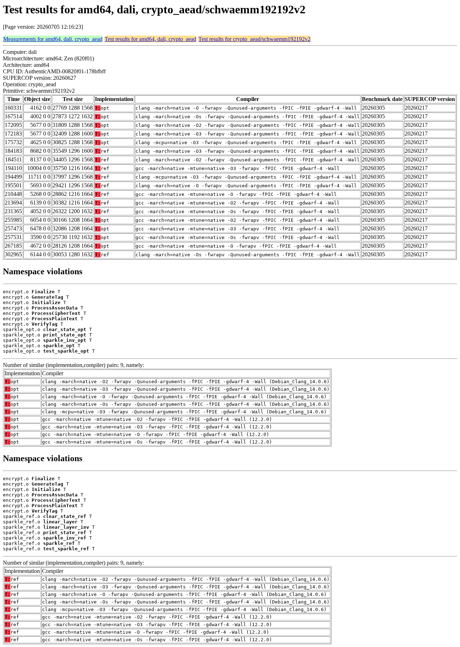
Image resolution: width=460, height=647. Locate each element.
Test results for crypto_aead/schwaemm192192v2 (254, 39)
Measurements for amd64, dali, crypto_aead (52, 39)
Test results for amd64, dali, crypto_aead (150, 39)
